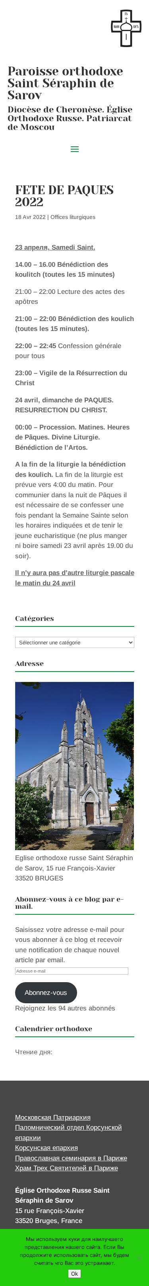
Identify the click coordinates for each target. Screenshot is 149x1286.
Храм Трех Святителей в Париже (66, 1168)
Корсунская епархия (46, 1148)
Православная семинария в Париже (71, 1158)
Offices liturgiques (72, 217)
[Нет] (139, 1258)
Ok (74, 1273)
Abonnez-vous (46, 993)
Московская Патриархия (53, 1117)
